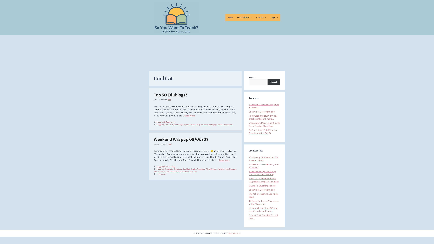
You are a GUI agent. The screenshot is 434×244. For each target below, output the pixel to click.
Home (230, 17)
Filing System (211, 169)
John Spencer (159, 171)
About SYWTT (243, 17)
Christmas (178, 169)
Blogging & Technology (165, 122)
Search (252, 77)
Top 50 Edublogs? (171, 95)
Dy (173, 124)
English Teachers (198, 169)
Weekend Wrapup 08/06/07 (181, 139)
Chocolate (169, 169)
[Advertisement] (217, 52)
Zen (195, 171)
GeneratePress (234, 233)
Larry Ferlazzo (202, 124)
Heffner (221, 169)
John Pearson (230, 169)
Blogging (160, 124)
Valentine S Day (186, 171)
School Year (174, 171)
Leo (167, 171)
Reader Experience (225, 124)
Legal (273, 17)
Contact (259, 17)
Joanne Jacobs (189, 124)
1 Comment (161, 174)
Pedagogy (213, 124)
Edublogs (179, 124)
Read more (189, 115)
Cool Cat (168, 124)
